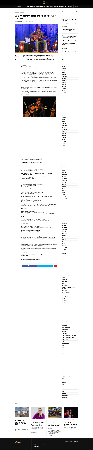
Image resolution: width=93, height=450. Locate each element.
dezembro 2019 (64, 227)
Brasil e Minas (64, 269)
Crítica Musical (64, 281)
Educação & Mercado (65, 300)
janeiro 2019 (64, 249)
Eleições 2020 (64, 304)
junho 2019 (63, 239)
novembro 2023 (64, 131)
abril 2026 (63, 72)
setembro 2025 (64, 86)
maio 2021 (63, 192)
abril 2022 (63, 170)
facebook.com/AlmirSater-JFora (36, 159)
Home (35, 441)
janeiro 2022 (64, 176)
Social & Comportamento (66, 372)
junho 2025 (64, 92)
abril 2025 (63, 96)
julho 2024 (63, 115)
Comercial (70, 6)
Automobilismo (64, 258)
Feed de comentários (65, 395)
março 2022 (64, 172)
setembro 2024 (64, 111)
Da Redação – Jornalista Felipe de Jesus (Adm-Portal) (68, 288)
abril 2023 (63, 145)
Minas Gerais (64, 331)
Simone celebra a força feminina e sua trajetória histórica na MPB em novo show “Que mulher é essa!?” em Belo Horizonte (69, 30)
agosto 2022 (64, 162)
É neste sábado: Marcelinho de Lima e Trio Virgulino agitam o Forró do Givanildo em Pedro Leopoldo (69, 25)
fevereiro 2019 (64, 247)
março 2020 (64, 221)
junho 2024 (64, 117)
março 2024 (64, 123)
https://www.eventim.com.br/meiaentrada (35, 231)
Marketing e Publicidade (66, 327)
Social (63, 370)
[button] (15, 2)
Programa (21, 12)
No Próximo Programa (65, 343)
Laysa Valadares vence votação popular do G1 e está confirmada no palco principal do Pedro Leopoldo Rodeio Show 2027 (69, 36)
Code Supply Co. (75, 441)
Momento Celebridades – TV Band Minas (69, 335)
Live (62, 323)
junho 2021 (63, 190)
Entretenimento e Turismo (66, 308)
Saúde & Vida (64, 359)
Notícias (17, 12)
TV (62, 380)
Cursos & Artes (64, 285)
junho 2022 (64, 166)
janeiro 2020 (64, 225)
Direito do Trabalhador (65, 292)
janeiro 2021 (64, 200)
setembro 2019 (64, 233)
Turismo (63, 378)
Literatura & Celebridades (66, 321)
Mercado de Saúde (65, 329)
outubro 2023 (64, 133)
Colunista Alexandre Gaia (66, 275)
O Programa (45, 441)
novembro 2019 (64, 229)
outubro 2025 (64, 84)
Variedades (64, 382)
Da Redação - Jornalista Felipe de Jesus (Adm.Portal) (30, 259)
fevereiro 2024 (64, 125)
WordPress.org (64, 397)
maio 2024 (63, 119)
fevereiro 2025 (64, 100)
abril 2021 (63, 194)
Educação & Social (65, 302)
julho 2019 (63, 237)
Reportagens (55, 444)
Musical (63, 341)
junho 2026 (64, 68)
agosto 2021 (64, 186)
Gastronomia (64, 319)
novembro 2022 (64, 155)
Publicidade (36, 446)
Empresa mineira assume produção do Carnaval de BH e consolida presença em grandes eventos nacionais (54, 425)
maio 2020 (63, 217)
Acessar (63, 391)
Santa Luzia (64, 355)
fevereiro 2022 (64, 174)
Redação (35, 444)
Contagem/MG (64, 279)
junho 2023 (64, 141)
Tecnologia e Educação (66, 376)
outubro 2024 (64, 109)
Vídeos (63, 384)
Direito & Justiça (64, 290)
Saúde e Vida (64, 361)
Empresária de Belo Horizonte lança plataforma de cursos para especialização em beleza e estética (69, 52)
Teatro (63, 374)
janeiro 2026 (64, 78)
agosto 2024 (64, 113)
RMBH (63, 353)
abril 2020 (63, 219)
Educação (63, 298)
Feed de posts (64, 393)
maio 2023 (63, 143)
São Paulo (63, 357)
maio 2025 (63, 94)
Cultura (63, 283)
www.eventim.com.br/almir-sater (35, 162)
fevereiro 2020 (64, 223)
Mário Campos (64, 325)
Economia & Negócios (65, 296)
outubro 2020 (64, 206)
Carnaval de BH (64, 271)
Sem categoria (64, 363)
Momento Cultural (65, 339)
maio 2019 (63, 241)
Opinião (63, 349)
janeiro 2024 (64, 127)
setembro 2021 (64, 184)
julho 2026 (63, 66)
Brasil (57, 419)
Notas (63, 345)
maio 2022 (63, 168)
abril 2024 (63, 121)
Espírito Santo (64, 310)
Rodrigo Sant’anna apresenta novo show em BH (70, 424)
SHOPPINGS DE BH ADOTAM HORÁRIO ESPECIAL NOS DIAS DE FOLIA (21, 422)
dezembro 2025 (64, 80)
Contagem (63, 277)
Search (77, 12)
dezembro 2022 (64, 153)
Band (62, 260)
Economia (63, 294)
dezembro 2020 (64, 202)
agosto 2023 (64, 137)
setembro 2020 (64, 208)
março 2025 (64, 98)
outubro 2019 (64, 231)
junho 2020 (64, 215)
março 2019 (64, 245)
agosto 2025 (64, 88)
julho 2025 (63, 90)
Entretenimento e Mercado (66, 306)
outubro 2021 (64, 182)
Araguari (63, 256)
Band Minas (64, 262)
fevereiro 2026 (64, 76)
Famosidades (64, 317)
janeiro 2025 (64, 102)
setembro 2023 (64, 135)
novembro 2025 (64, 82)
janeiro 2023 (64, 151)
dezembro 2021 (64, 178)
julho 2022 (63, 164)
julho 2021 (63, 188)
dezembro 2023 (64, 129)
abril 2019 (63, 243)
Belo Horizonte (53, 419)
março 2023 (64, 147)
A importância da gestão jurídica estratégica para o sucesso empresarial (38, 424)
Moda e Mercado (64, 333)
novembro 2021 (64, 180)
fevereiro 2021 (64, 198)
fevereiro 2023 (64, 149)
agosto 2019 (64, 235)
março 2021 (64, 196)
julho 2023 (63, 139)
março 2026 (64, 74)
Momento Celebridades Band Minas (68, 337)
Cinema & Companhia (65, 273)
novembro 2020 (64, 204)
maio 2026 (63, 70)
